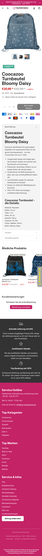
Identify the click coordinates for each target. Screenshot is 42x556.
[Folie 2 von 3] (21, 56)
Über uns (5, 510)
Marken (5, 469)
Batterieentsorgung (9, 503)
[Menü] (2, 8)
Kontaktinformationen (28, 539)
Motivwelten (6, 428)
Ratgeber (5, 435)
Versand (17, 539)
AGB (23, 536)
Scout (4, 462)
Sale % (4, 432)
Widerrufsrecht (31, 536)
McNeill (5, 466)
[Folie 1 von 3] (15, 56)
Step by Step (7, 451)
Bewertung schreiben (21, 307)
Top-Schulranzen (23, 532)
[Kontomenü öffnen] (34, 8)
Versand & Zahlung (9, 489)
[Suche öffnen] (7, 8)
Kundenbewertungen (10, 514)
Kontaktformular (8, 486)
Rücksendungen (8, 493)
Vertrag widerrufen (13, 518)
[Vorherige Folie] (2, 2)
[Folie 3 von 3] (27, 56)
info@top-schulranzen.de (26, 405)
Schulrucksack (7, 421)
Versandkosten (19, 93)
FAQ (3, 482)
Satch (4, 455)
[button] (21, 126)
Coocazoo (6, 459)
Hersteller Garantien (9, 496)
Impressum (6, 507)
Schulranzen (6, 417)
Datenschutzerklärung (13, 536)
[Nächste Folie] (39, 2)
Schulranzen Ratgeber (10, 500)
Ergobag (5, 448)
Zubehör (5, 425)
